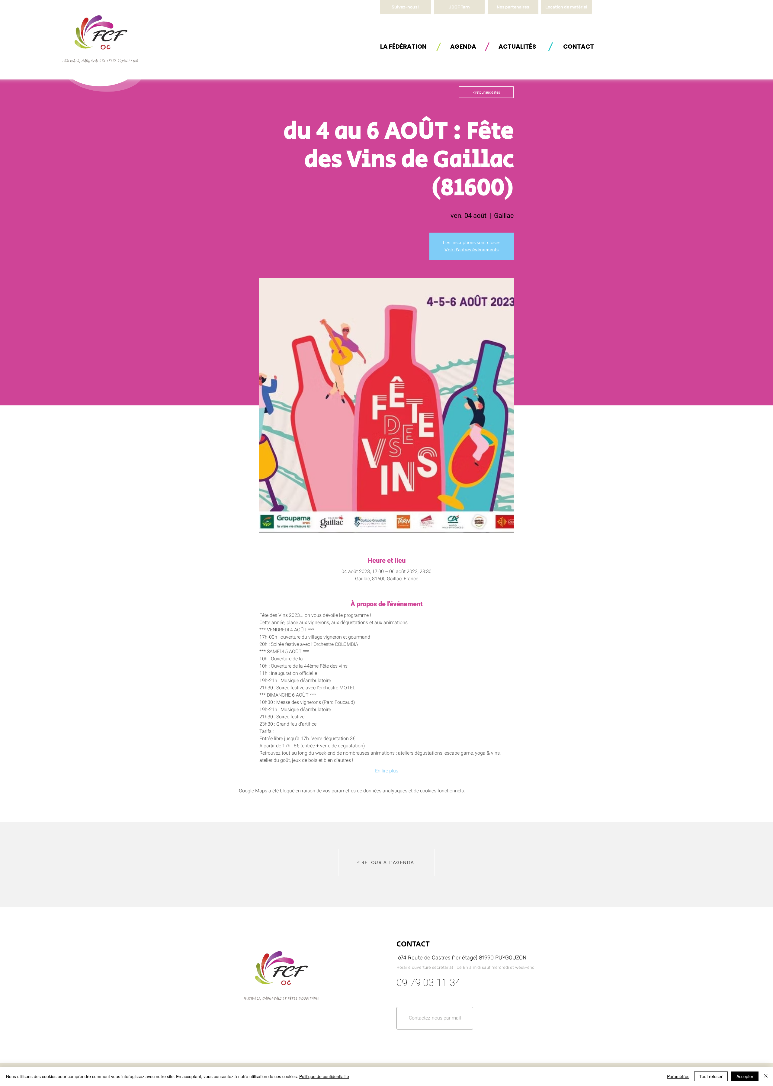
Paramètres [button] (678, 1076)
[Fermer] (765, 1076)
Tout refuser (711, 1076)
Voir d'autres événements (471, 249)
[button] (566, 7)
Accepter (744, 1076)
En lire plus (386, 771)
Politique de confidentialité (324, 1076)
